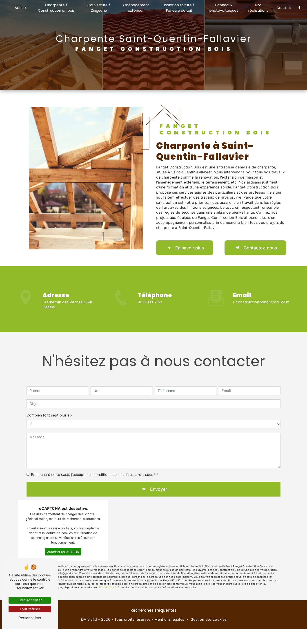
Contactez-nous (260, 248)
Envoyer (158, 489)
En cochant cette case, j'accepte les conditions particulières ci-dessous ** (94, 474)
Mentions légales (169, 619)
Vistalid (90, 619)
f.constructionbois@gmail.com (261, 302)
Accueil (21, 7)
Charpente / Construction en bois (56, 7)
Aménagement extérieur (135, 7)
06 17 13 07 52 (150, 302)
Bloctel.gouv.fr (107, 587)
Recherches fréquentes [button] (154, 610)
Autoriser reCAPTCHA (63, 552)
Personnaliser (30, 618)
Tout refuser (30, 609)
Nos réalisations (258, 7)
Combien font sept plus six (49, 415)
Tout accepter (30, 600)
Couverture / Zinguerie (98, 7)
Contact (283, 7)
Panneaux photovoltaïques (223, 7)
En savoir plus (189, 248)
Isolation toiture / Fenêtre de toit (179, 7)
